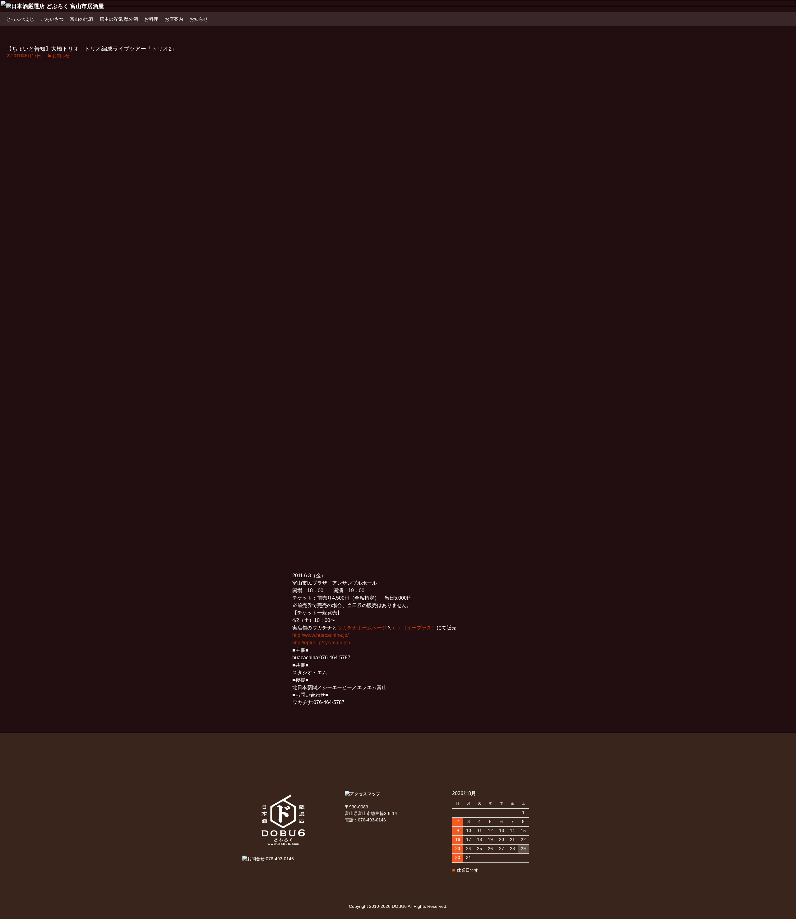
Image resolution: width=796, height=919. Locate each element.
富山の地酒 (81, 19)
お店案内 (173, 19)
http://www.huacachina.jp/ (320, 635)
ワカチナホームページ (362, 627)
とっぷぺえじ (20, 19)
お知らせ (198, 19)
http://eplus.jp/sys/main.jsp (321, 642)
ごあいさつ (52, 19)
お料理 (151, 19)
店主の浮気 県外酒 (119, 19)
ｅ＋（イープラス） (414, 627)
